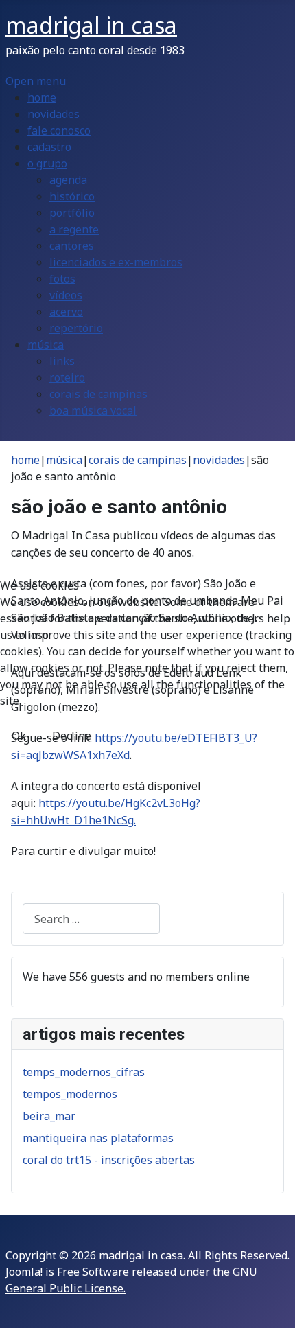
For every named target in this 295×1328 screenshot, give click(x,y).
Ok (19, 735)
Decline (71, 735)
